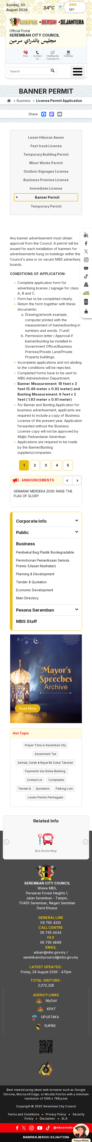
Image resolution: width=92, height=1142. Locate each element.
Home (9, 100)
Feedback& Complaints (52, 57)
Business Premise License (46, 180)
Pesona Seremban (35, 610)
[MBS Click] (86, 293)
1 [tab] (24, 465)
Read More (27, 708)
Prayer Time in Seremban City (45, 745)
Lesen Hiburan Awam (46, 137)
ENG (73, 5)
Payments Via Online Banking (45, 771)
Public (22, 532)
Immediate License (46, 188)
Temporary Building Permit (46, 154)
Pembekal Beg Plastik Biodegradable (45, 552)
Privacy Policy (56, 1114)
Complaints (56, 780)
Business (23, 101)
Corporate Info (31, 521)
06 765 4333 (50, 923)
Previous (67, 480)
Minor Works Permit (46, 163)
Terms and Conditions (23, 1114)
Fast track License (46, 146)
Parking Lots (64, 788)
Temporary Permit (46, 206)
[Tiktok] (86, 276)
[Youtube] (86, 268)
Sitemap (68, 55)
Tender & (25, 788)
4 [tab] (57, 465)
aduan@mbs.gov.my (50, 952)
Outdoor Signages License (46, 171)
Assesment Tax (45, 754)
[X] (86, 252)
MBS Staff (26, 621)
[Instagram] (86, 260)
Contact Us (37, 57)
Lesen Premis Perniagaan (45, 797)
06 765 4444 (50, 932)
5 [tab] (68, 465)
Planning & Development (35, 574)
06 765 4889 (50, 942)
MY (71, 10)
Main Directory (27, 598)
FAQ (25, 55)
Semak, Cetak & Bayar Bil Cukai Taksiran (45, 762)
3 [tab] (46, 465)
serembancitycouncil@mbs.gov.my (50, 957)
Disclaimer (47, 1118)
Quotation (43, 788)
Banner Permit (47, 197)
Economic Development (34, 590)
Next (77, 480)
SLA (64, 1118)
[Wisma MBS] (86, 285)
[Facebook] (86, 243)
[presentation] (6, 842)
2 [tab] (35, 465)
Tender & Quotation (31, 582)
